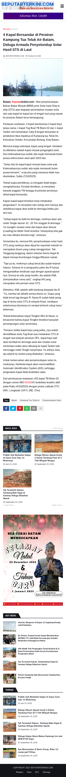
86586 (28, 382)
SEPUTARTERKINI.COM (41, 768)
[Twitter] (13, 408)
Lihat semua (58, 428)
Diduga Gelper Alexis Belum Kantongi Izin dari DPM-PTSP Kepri (40, 737)
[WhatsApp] (27, 408)
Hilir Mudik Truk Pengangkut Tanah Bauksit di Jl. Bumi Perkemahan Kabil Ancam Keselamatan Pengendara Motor (39, 651)
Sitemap (46, 772)
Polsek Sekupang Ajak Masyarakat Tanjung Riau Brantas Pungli (39, 676)
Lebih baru (9, 505)
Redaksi (19, 772)
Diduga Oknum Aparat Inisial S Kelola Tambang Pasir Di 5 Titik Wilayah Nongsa (48, 458)
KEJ (37, 772)
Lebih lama (56, 505)
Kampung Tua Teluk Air (29, 400)
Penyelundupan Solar (52, 400)
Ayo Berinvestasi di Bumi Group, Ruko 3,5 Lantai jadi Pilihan (38, 750)
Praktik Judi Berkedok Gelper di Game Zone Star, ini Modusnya (17, 458)
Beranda (6, 29)
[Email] (34, 408)
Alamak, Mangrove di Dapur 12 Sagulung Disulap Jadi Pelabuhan (39, 623)
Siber (29, 772)
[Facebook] (6, 408)
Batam (15, 29)
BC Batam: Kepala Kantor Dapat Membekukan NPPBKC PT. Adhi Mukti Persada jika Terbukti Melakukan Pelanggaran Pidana (38, 638)
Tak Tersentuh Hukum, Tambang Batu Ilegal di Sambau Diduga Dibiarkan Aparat (15, 494)
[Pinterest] (20, 408)
